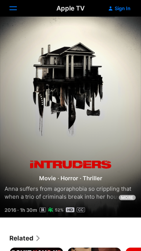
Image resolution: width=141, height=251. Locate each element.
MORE (127, 197)
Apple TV (70, 8)
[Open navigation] (17, 8)
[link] (25, 238)
